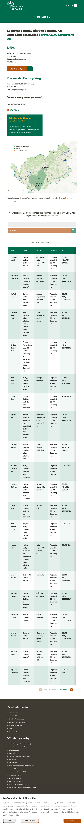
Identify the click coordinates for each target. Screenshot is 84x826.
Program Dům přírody (15, 778)
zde (65, 198)
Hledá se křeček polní (15, 775)
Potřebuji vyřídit (13, 716)
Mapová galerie (13, 762)
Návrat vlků (12, 753)
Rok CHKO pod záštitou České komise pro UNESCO (23, 787)
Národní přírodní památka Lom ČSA (19, 784)
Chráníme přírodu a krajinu (16, 719)
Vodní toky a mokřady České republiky (19, 756)
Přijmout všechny (72, 820)
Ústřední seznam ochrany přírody (18, 747)
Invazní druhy (12, 759)
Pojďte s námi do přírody (16, 781)
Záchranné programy (14, 750)
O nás (10, 728)
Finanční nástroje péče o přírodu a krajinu (20, 744)
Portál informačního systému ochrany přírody (21, 765)
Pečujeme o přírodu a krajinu (17, 722)
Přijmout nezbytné (29, 820)
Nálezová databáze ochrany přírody (18, 769)
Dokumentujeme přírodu (15, 725)
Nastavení (9, 820)
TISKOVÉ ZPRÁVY (14, 731)
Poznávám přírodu (14, 713)
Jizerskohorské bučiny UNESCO (18, 772)
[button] (71, 5)
